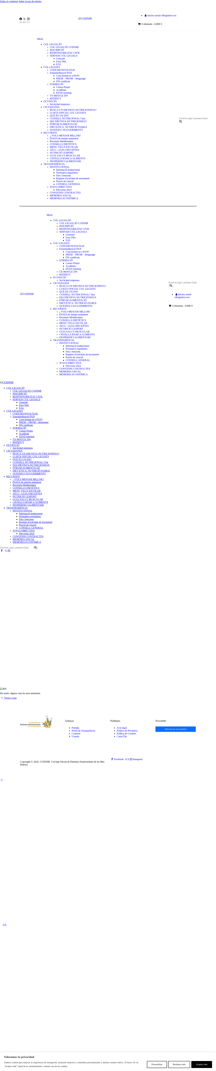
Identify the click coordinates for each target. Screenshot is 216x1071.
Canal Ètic (122, 736)
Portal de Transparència (83, 730)
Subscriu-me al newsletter (176, 729)
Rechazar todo (179, 1064)
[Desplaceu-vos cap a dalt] (1, 779)
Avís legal (122, 727)
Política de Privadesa (127, 730)
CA (4, 924)
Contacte (76, 733)
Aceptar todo (201, 1064)
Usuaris (75, 736)
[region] (108, 1061)
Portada (75, 727)
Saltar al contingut (9, 1)
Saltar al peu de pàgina (30, 1)
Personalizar (156, 1064)
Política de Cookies (126, 733)
